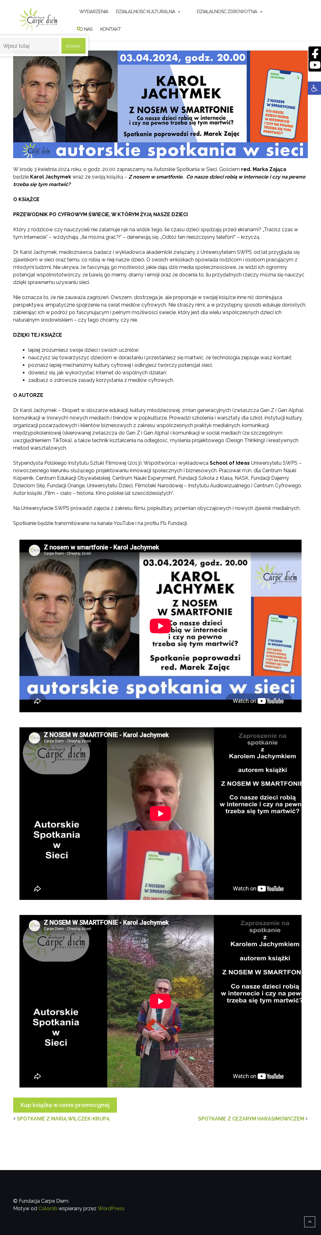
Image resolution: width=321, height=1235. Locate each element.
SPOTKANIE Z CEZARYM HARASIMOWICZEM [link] (251, 1119)
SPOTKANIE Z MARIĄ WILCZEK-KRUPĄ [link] (63, 1119)
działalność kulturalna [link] (145, 11)
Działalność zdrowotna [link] (227, 11)
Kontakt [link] (110, 29)
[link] (314, 88)
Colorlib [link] (47, 1208)
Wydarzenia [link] (93, 11)
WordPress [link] (111, 1208)
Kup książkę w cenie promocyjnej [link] (65, 1105)
